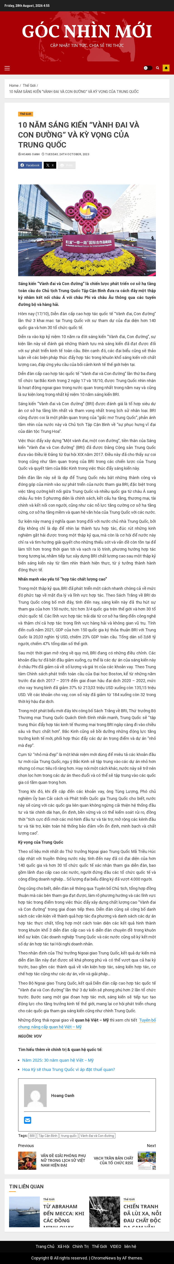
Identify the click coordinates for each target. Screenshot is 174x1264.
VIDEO (115, 1246)
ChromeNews (103, 1258)
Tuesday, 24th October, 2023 (67, 154)
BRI (32, 1136)
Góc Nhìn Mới (87, 32)
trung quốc (69, 1136)
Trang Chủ (45, 1246)
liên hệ (130, 1246)
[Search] (157, 68)
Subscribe (166, 68)
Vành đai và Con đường (97, 1136)
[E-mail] (27, 1121)
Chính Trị (80, 1246)
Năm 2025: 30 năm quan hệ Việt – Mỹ (58, 1060)
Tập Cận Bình (47, 1136)
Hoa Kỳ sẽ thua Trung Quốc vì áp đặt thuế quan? (68, 1069)
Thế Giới (25, 114)
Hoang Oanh (31, 154)
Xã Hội (63, 1246)
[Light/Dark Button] (147, 68)
